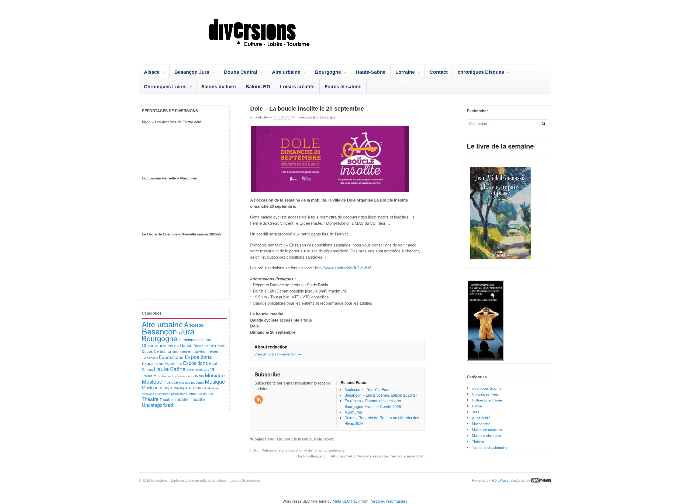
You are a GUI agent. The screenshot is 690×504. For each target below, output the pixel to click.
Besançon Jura (191, 72)
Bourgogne (328, 72)
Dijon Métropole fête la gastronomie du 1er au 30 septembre (297, 450)
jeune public (481, 417)
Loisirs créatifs (297, 86)
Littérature (149, 375)
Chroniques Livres (165, 86)
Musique (215, 375)
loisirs (324, 117)
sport (329, 439)
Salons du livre (218, 86)
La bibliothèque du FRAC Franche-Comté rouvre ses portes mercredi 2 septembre (360, 456)
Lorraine (405, 72)
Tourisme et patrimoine (490, 447)
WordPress (500, 480)
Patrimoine (194, 393)
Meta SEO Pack (346, 501)
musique (170, 382)
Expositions (171, 357)
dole (318, 439)
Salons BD (258, 86)
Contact (439, 72)
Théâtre (478, 441)
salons (208, 393)
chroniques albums (486, 388)
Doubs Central (240, 72)
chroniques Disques (481, 72)
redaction (262, 117)
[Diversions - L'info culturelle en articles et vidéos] (273, 51)
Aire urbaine (286, 72)
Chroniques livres (485, 394)
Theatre (150, 398)
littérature (178, 376)
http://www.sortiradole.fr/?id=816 (342, 267)
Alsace (152, 72)
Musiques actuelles (487, 429)
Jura (209, 369)
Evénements (150, 358)
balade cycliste (268, 439)
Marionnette (481, 423)
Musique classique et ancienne (183, 387)
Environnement (180, 351)
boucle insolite (298, 439)
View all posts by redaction (277, 354)
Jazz (475, 411)
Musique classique (486, 435)
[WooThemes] (541, 480)
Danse (477, 405)
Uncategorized (157, 404)
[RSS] (259, 399)
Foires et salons (343, 86)
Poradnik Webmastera (389, 501)
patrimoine (178, 394)
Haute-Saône (370, 72)
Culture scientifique (487, 400)
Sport (333, 117)
